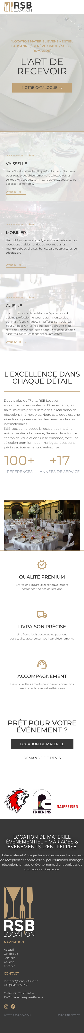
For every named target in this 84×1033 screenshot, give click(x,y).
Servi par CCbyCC (68, 1015)
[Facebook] (13, 1006)
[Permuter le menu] (76, 6)
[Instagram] (6, 1006)
